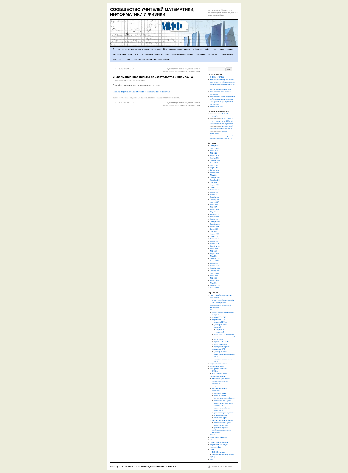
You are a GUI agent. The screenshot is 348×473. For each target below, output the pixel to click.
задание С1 (220, 329)
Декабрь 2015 (214, 241)
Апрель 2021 (214, 155)
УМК (115, 59)
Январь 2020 (214, 170)
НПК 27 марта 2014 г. (219, 373)
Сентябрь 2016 (215, 224)
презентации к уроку (221, 425)
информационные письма (179, 49)
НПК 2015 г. (216, 371)
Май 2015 (213, 251)
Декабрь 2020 (214, 158)
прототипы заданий (220, 344)
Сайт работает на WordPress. (221, 467)
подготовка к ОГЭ (218, 349)
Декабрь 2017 (214, 192)
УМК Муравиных (218, 452)
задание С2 (220, 332)
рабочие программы (221, 427)
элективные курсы (220, 417)
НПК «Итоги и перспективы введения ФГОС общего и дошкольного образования (221, 121)
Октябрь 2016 (215, 221)
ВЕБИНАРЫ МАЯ (216, 106)
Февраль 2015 (215, 258)
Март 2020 (213, 168)
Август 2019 (214, 172)
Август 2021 (214, 148)
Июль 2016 (214, 229)
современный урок (220, 415)
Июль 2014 (214, 275)
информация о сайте (201, 49)
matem (142, 80)
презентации (218, 339)
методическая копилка (122, 54)
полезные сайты (226, 54)
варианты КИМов (220, 322)
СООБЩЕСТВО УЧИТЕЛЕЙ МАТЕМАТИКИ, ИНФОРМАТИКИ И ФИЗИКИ (152, 11)
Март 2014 (213, 283)
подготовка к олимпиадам (206, 54)
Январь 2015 (214, 261)
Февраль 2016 (215, 239)
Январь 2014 (214, 288)
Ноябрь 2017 (214, 194)
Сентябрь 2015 (215, 246)
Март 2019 (213, 175)
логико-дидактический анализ (224, 398)
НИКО (136, 54)
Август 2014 (214, 273)
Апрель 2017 (214, 209)
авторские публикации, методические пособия (141, 49)
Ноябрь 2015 (214, 243)
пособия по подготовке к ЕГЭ (224, 337)
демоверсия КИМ (220, 324)
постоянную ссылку (171, 98)
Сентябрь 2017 (215, 199)
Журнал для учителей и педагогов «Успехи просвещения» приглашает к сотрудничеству (181, 70)
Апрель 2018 (214, 185)
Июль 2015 (214, 248)
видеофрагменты (220, 393)
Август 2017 (214, 202)
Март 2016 (213, 236)
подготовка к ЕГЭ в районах (224, 334)
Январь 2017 (214, 217)
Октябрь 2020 (215, 160)
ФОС (129, 59)
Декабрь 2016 (214, 219)
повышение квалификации (182, 54)
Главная (116, 49)
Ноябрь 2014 (214, 266)
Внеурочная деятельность (221, 378)
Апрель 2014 (214, 280)
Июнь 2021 (214, 150)
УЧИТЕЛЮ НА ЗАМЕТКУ (123, 69)
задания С (217, 327)
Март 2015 (213, 256)
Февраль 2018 (215, 190)
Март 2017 (213, 212)
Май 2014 (213, 278)
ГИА (165, 49)
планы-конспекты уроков (222, 400)
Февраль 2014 (215, 285)
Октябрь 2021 (215, 145)
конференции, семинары (223, 49)
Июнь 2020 (214, 163)
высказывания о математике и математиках (152, 59)
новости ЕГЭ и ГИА (219, 317)
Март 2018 (213, 187)
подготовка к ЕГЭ (218, 319)
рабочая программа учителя (224, 413)
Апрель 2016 (214, 234)
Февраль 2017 (215, 214)
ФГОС (121, 59)
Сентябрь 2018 (215, 180)
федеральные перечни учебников (223, 454)
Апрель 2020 (214, 165)
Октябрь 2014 (215, 268)
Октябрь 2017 (215, 197)
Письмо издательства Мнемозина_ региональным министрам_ (142, 91)
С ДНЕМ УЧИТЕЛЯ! (217, 77)
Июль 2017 (214, 204)
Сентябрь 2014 (215, 270)
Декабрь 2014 (214, 263)
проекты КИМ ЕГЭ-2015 (223, 342)
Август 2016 (214, 226)
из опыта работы (220, 395)
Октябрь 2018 (215, 177)
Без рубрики (142, 98)
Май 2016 (213, 231)
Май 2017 (213, 207)
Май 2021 (213, 153)
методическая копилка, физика (222, 420)
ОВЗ (167, 54)
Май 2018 (213, 182)
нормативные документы (152, 54)
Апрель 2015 (214, 253)
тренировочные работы (222, 346)
